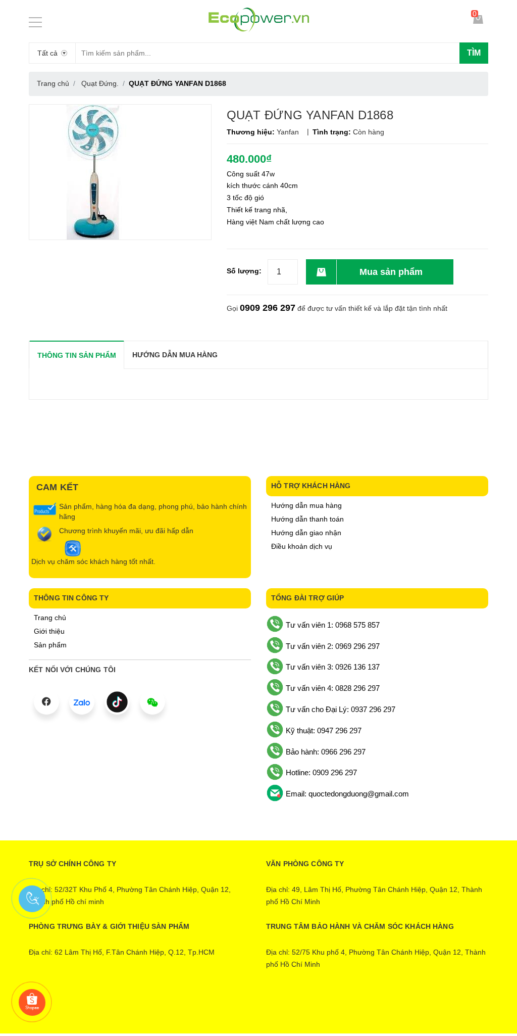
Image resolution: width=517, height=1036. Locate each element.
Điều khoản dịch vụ (301, 546)
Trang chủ (50, 618)
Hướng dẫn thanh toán (307, 519)
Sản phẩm (50, 645)
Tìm (474, 53)
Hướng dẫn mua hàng (306, 505)
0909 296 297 (267, 308)
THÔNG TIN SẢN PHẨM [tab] (76, 355)
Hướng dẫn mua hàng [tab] (175, 355)
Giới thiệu (49, 631)
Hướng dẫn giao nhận (306, 533)
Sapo (300, 1009)
